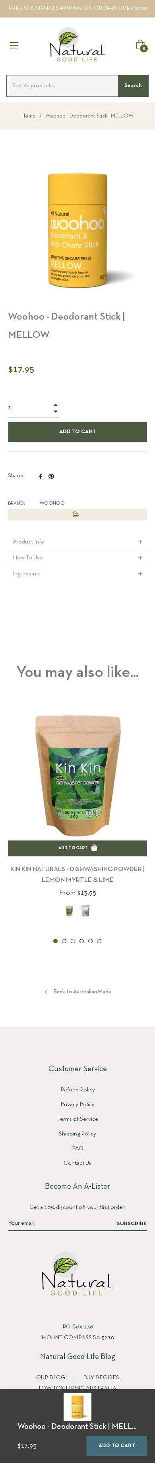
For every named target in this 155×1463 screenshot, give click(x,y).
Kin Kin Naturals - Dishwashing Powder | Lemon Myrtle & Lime (77, 874)
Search (133, 85)
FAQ (77, 1148)
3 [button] (73, 941)
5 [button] (90, 941)
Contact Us (77, 1163)
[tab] (77, 542)
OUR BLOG (51, 1377)
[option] (77, 823)
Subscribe (132, 1223)
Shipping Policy (77, 1134)
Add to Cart (117, 1445)
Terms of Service (77, 1119)
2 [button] (64, 941)
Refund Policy (77, 1090)
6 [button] (99, 941)
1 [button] (55, 941)
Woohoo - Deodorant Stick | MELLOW (81, 1426)
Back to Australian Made (82, 992)
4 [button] (81, 941)
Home (28, 116)
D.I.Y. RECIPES (101, 1377)
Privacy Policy (77, 1104)
